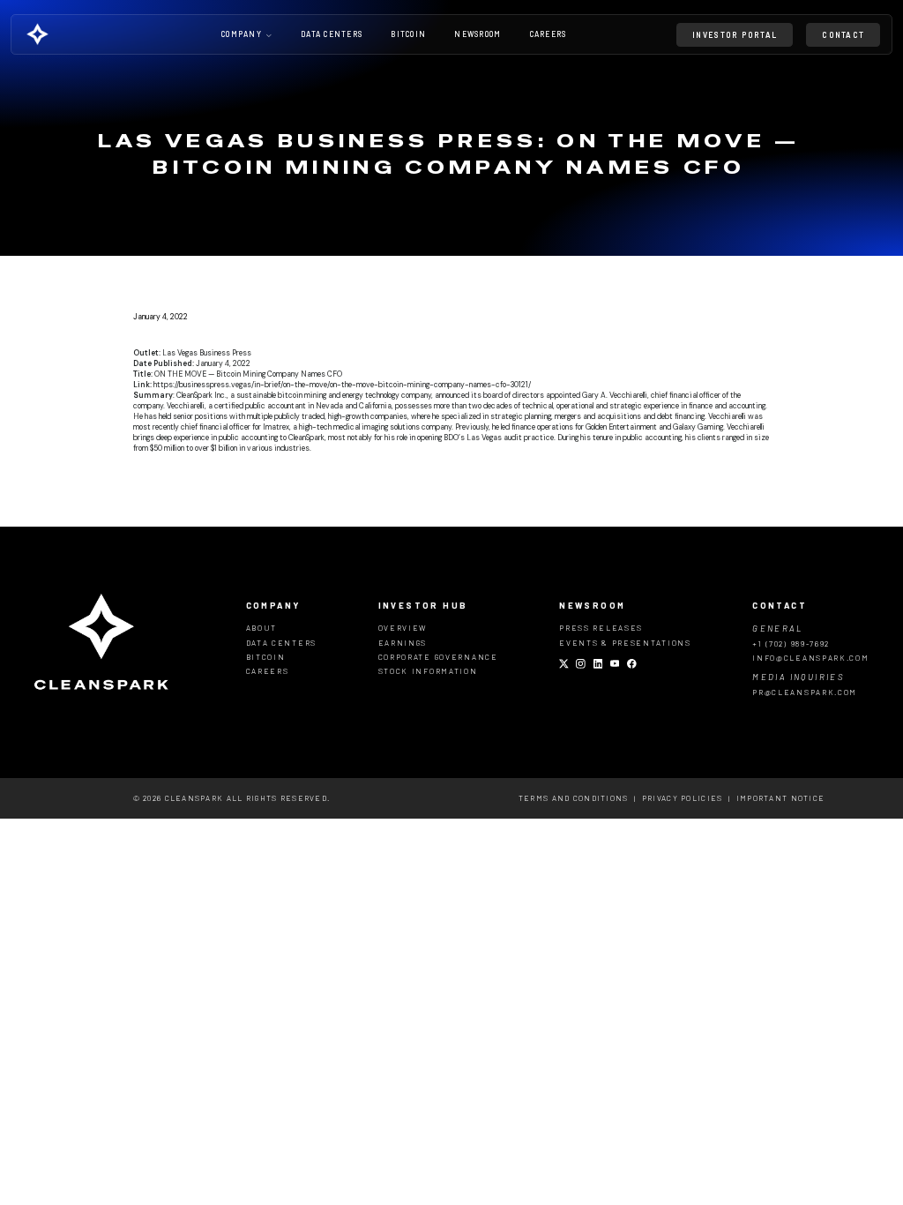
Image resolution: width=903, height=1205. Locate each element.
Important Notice (780, 798)
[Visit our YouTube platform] (615, 665)
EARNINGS (403, 642)
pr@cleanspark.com (804, 692)
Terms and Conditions (574, 798)
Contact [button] (843, 35)
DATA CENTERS (281, 642)
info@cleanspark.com (810, 657)
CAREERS (267, 671)
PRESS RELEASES (601, 627)
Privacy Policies (682, 798)
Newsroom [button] (477, 35)
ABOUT (262, 627)
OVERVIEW (403, 627)
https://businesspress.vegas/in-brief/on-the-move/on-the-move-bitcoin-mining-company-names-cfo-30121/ (342, 385)
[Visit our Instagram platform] (581, 665)
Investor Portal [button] (734, 35)
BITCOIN (266, 657)
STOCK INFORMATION (428, 671)
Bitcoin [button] (408, 35)
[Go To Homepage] (62, 34)
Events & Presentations (625, 642)
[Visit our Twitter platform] (564, 665)
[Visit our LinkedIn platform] (598, 665)
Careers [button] (548, 35)
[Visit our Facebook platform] (632, 665)
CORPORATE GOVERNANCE (438, 657)
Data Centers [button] (331, 35)
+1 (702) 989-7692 (791, 643)
